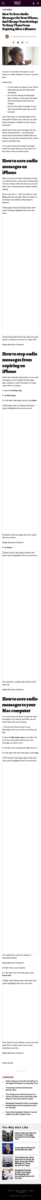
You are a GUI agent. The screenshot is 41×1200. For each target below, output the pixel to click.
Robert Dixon (17, 36)
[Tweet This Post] (18, 42)
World (17, 1190)
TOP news (11, 1190)
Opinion (31, 1190)
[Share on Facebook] (14, 42)
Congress (24, 1190)
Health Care (21, 1192)
